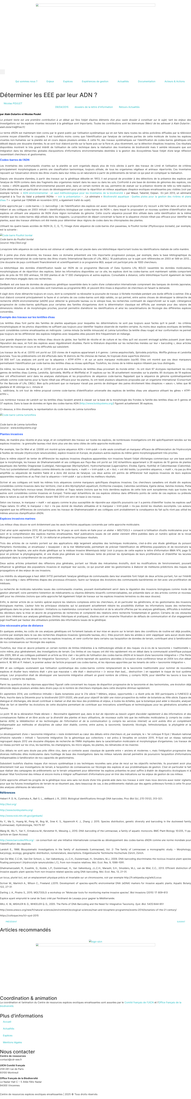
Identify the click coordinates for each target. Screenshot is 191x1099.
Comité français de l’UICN (139, 1002)
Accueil (7, 1021)
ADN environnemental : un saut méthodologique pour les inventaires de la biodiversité (73, 192)
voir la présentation (69, 196)
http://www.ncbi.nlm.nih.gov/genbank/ (21, 815)
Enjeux (50, 81)
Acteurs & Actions (175, 81)
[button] (2, 71)
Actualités (123, 81)
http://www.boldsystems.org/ (96, 403)
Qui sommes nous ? (26, 81)
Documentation (146, 81)
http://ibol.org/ (8, 804)
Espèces (68, 81)
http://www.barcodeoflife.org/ (17, 840)
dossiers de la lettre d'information (94, 106)
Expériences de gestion (95, 81)
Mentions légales (12, 1042)
